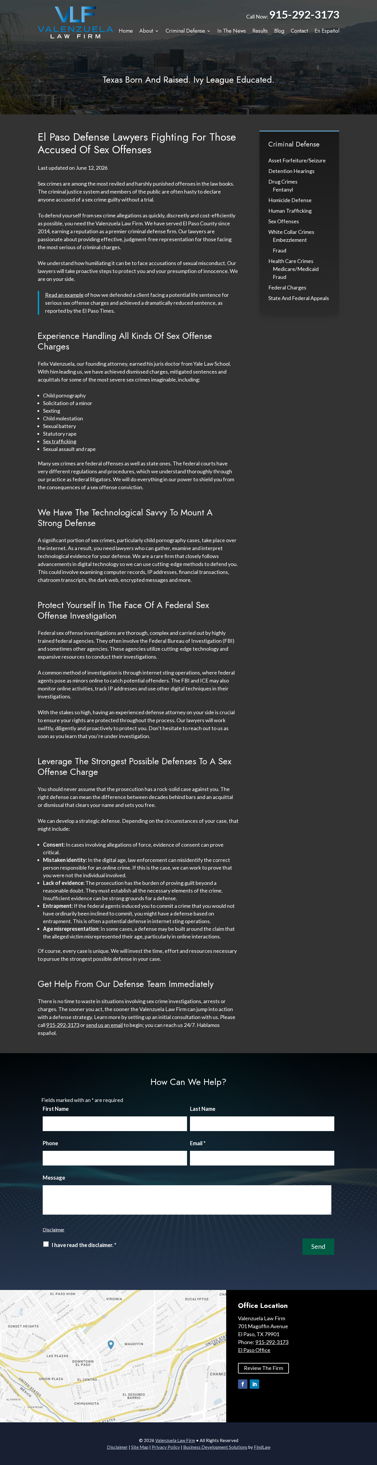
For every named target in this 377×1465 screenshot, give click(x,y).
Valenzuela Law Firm (175, 1440)
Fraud (279, 250)
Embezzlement (290, 240)
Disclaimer (54, 1229)
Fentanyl (283, 189)
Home (126, 31)
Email (198, 1143)
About (146, 31)
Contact (299, 31)
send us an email (104, 1025)
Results (260, 31)
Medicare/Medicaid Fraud (296, 273)
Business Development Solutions (215, 1447)
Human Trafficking (290, 210)
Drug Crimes (282, 181)
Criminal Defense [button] (185, 31)
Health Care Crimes (290, 261)
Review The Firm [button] (263, 1368)
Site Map (139, 1447)
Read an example (64, 295)
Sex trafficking (59, 441)
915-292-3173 (304, 14)
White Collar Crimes (291, 232)
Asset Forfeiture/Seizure (297, 160)
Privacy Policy (166, 1447)
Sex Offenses (283, 221)
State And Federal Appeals (298, 298)
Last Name (202, 1109)
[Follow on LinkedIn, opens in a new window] (254, 1384)
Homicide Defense (290, 200)
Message (54, 1177)
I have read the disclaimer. (84, 1245)
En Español (327, 31)
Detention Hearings (291, 171)
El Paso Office (254, 1350)
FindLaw (262, 1447)
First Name (56, 1109)
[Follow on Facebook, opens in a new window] (242, 1384)
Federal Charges (287, 287)
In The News (231, 31)
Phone (50, 1143)
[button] (371, 1422)
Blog (279, 31)
